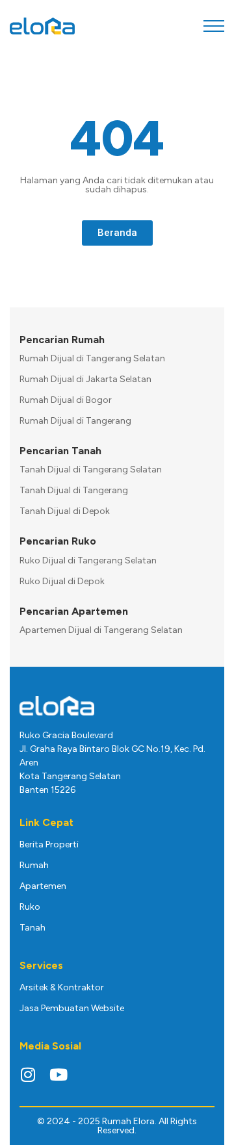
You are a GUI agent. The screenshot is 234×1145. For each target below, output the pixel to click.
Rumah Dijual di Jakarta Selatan (85, 379)
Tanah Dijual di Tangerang (74, 490)
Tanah (33, 927)
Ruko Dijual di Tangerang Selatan (88, 560)
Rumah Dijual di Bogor (66, 399)
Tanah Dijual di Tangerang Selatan (91, 469)
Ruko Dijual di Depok (62, 581)
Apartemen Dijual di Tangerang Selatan (101, 630)
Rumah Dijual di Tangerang (75, 420)
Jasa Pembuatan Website (72, 1008)
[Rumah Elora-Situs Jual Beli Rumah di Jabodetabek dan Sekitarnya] (42, 26)
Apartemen (43, 886)
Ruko (30, 906)
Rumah (34, 865)
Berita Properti (49, 844)
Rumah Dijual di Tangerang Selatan (92, 358)
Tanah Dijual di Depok (65, 511)
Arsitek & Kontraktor (62, 987)
